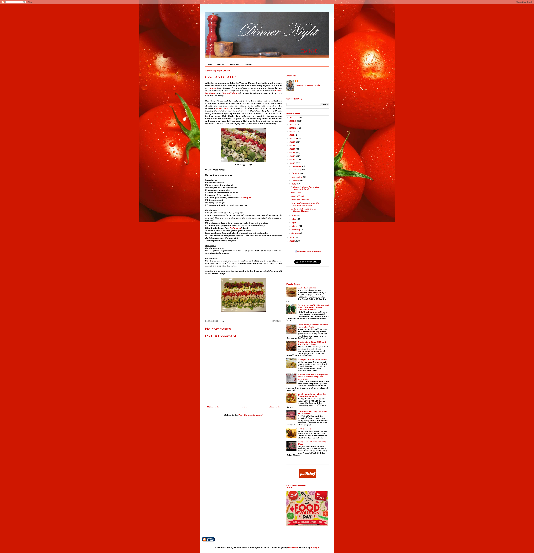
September (297, 177)
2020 (293, 138)
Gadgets (249, 64)
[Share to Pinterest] (217, 321)
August (296, 180)
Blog (210, 64)
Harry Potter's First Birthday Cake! (312, 443)
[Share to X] (211, 321)
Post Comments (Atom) (250, 415)
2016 (292, 153)
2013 (292, 163)
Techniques (234, 64)
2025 (293, 121)
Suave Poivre (304, 429)
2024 (293, 124)
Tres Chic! (296, 192)
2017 (292, 149)
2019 (292, 142)
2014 (292, 159)
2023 (293, 128)
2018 (292, 145)
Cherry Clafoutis (230, 93)
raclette (212, 88)
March (295, 226)
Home (244, 407)
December (297, 166)
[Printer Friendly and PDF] (276, 321)
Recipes (220, 64)
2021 (292, 135)
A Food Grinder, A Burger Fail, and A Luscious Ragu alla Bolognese (313, 376)
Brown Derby (222, 108)
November (297, 170)
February (296, 229)
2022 (293, 131)
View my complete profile (307, 85)
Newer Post (213, 407)
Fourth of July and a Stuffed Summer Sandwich (305, 204)
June (294, 215)
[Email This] (206, 321)
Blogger (315, 547)
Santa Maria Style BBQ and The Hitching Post (312, 343)
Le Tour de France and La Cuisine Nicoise (303, 210)
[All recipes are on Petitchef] (307, 477)
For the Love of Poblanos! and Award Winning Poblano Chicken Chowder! (313, 307)
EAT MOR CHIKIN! (307, 288)
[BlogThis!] (209, 321)
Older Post (274, 407)
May (294, 219)
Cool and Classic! (300, 200)
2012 (292, 237)
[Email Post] (222, 321)
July (294, 184)
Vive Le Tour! (297, 196)
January (296, 233)
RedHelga (293, 547)
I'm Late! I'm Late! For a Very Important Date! (305, 188)
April (294, 222)
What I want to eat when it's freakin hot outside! (312, 395)
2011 (292, 241)
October (296, 173)
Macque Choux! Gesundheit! (312, 359)
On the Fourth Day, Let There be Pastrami (312, 412)
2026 (293, 117)
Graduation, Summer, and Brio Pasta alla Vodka (313, 325)
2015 (292, 156)
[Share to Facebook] (214, 321)
